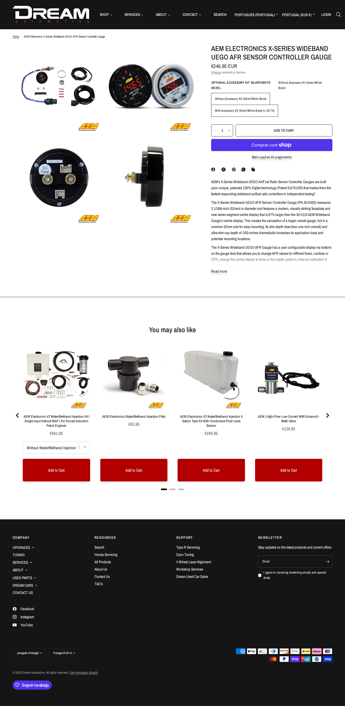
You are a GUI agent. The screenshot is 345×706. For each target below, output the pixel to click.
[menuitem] (107, 14)
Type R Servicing (188, 547)
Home (16, 37)
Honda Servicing (105, 554)
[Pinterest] (235, 169)
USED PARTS (22, 577)
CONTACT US (23, 592)
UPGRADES (21, 547)
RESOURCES (105, 537)
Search (99, 547)
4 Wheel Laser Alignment (193, 561)
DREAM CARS (23, 585)
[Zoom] (93, 55)
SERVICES (20, 562)
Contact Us (102, 576)
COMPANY (21, 537)
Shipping (216, 72)
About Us (100, 569)
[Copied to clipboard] (254, 169)
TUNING (19, 554)
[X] (224, 169)
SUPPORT (184, 537)
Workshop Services (189, 569)
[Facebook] (214, 169)
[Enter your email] (327, 561)
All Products (102, 561)
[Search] (338, 14)
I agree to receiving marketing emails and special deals (294, 575)
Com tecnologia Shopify (83, 672)
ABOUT (18, 570)
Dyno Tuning (185, 554)
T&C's (98, 583)
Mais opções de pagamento (272, 157)
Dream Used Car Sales (192, 576)
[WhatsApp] (244, 169)
